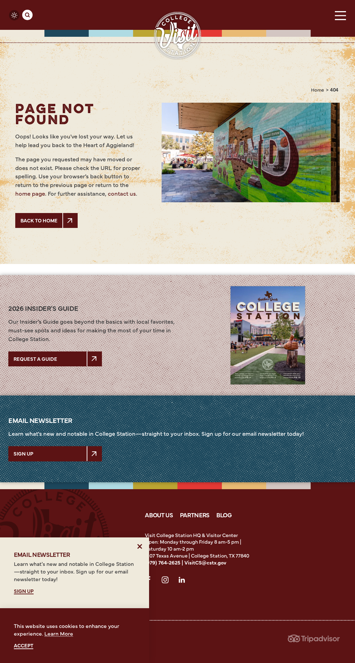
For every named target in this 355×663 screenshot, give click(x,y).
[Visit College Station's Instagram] (167, 581)
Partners (194, 515)
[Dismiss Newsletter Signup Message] (140, 546)
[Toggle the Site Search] (27, 15)
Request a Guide (35, 358)
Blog (224, 515)
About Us (159, 515)
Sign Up (23, 453)
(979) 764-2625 (162, 562)
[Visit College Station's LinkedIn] (183, 581)
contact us (122, 193)
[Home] (177, 35)
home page (30, 193)
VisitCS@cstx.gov (205, 562)
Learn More (58, 633)
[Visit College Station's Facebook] (150, 581)
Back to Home (39, 220)
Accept (23, 645)
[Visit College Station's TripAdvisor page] (314, 641)
